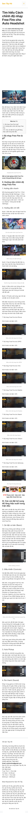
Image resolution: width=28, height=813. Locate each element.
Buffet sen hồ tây (7, 34)
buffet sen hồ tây (7, 786)
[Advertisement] (14, 74)
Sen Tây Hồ (7, 4)
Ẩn (16, 121)
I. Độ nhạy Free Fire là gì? (11, 124)
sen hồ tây (7, 788)
